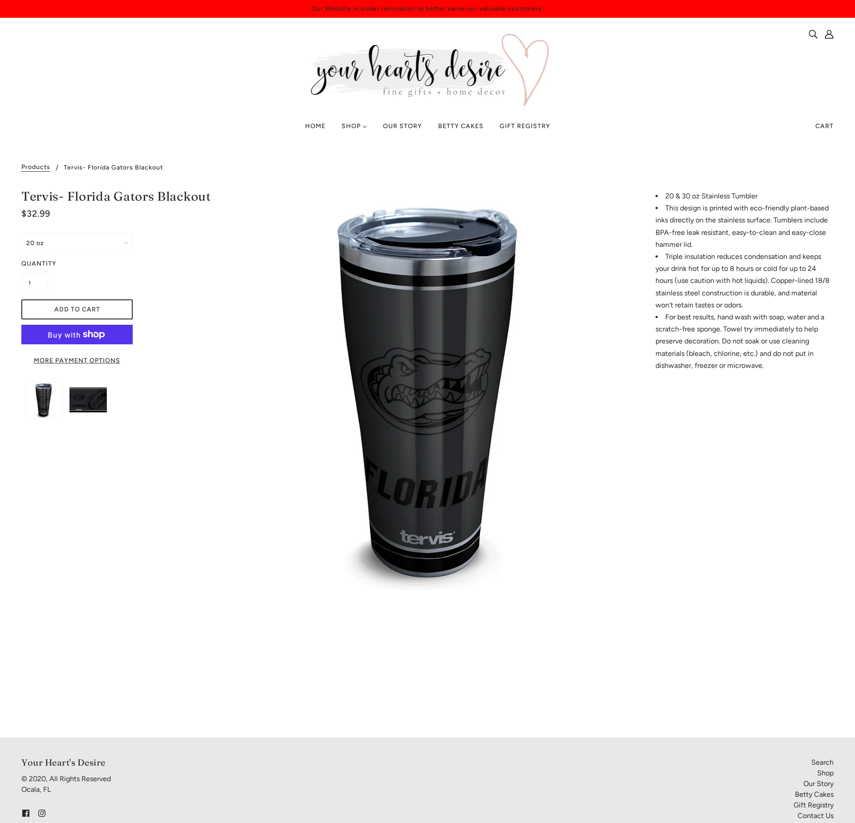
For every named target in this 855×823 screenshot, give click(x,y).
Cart (824, 126)
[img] (813, 34)
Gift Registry (814, 805)
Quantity (34, 263)
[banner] (427, 69)
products (35, 167)
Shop (825, 773)
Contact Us (816, 815)
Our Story (818, 783)
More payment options (77, 360)
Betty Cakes (814, 794)
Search (822, 762)
